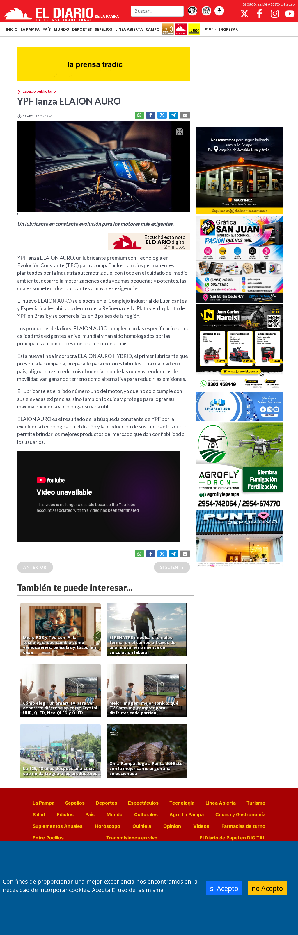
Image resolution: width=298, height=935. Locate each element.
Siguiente (172, 567)
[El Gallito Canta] (192, 11)
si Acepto (224, 888)
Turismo (255, 803)
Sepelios (75, 803)
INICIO (12, 29)
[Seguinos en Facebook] (259, 13)
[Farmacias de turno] (219, 11)
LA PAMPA (30, 29)
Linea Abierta (220, 803)
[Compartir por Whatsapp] (139, 115)
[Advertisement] (239, 82)
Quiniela (141, 826)
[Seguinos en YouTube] (290, 13)
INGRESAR (228, 29)
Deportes (106, 803)
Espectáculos (143, 803)
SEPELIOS (103, 29)
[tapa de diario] (206, 11)
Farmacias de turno (243, 826)
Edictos (65, 814)
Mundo (115, 814)
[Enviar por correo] (185, 115)
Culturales (146, 814)
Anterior (35, 567)
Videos (201, 826)
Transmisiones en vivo (131, 838)
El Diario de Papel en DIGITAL (232, 838)
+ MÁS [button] (208, 28)
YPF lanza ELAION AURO (69, 101)
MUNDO (61, 29)
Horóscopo (107, 826)
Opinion (172, 826)
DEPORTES (82, 29)
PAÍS (46, 29)
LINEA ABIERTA (129, 29)
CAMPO (153, 29)
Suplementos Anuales (58, 826)
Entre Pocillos (48, 838)
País (90, 814)
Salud (39, 814)
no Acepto (267, 888)
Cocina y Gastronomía (240, 814)
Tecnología (181, 803)
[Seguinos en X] (244, 13)
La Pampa (43, 803)
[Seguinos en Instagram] (274, 13)
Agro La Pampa (186, 814)
